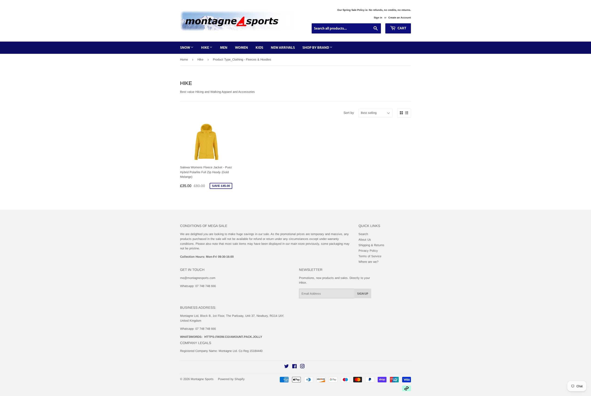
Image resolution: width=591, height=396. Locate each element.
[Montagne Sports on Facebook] (294, 367)
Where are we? (368, 261)
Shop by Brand (316, 47)
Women (241, 47)
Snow (185, 47)
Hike (205, 47)
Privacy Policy (368, 250)
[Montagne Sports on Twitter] (286, 367)
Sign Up (362, 293)
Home (184, 59)
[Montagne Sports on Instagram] (302, 367)
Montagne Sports (202, 379)
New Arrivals (283, 47)
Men (223, 47)
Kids (259, 47)
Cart (401, 28)
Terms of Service (370, 256)
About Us (365, 239)
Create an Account (399, 17)
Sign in (378, 17)
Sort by (349, 113)
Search (363, 234)
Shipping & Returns (371, 245)
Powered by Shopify (231, 379)
